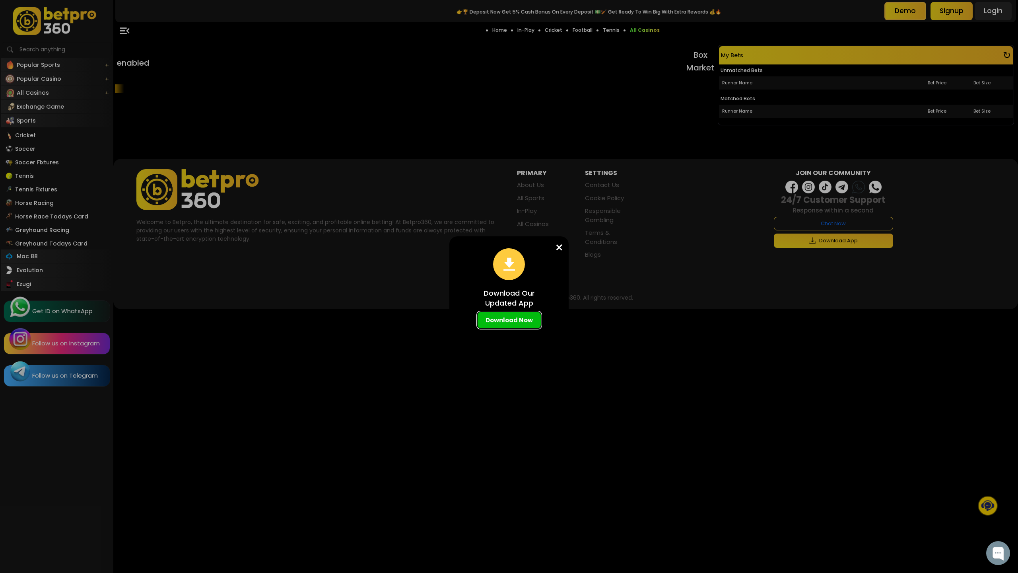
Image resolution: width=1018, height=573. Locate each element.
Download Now (509, 320)
